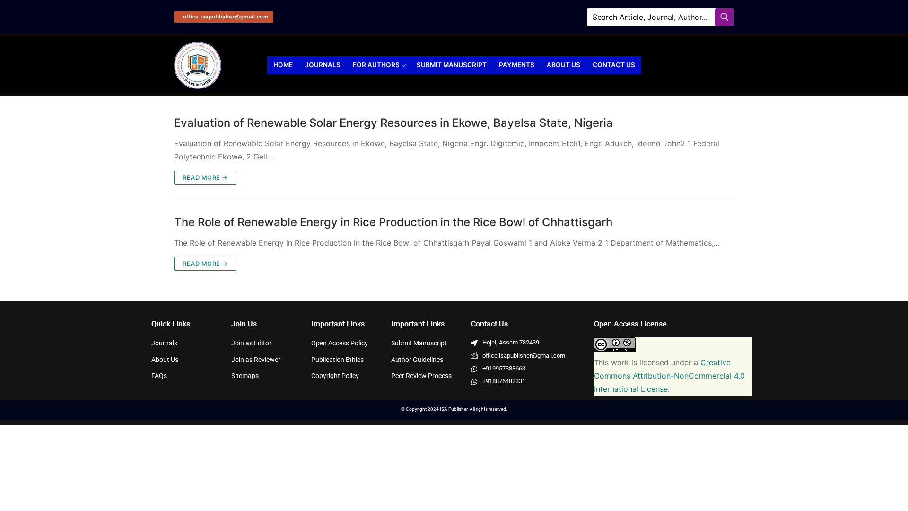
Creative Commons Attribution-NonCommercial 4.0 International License (669, 376)
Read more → (205, 177)
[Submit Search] (724, 17)
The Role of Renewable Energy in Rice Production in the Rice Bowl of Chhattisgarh (393, 222)
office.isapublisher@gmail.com (224, 16)
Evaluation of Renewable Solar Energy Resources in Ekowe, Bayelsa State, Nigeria (393, 123)
